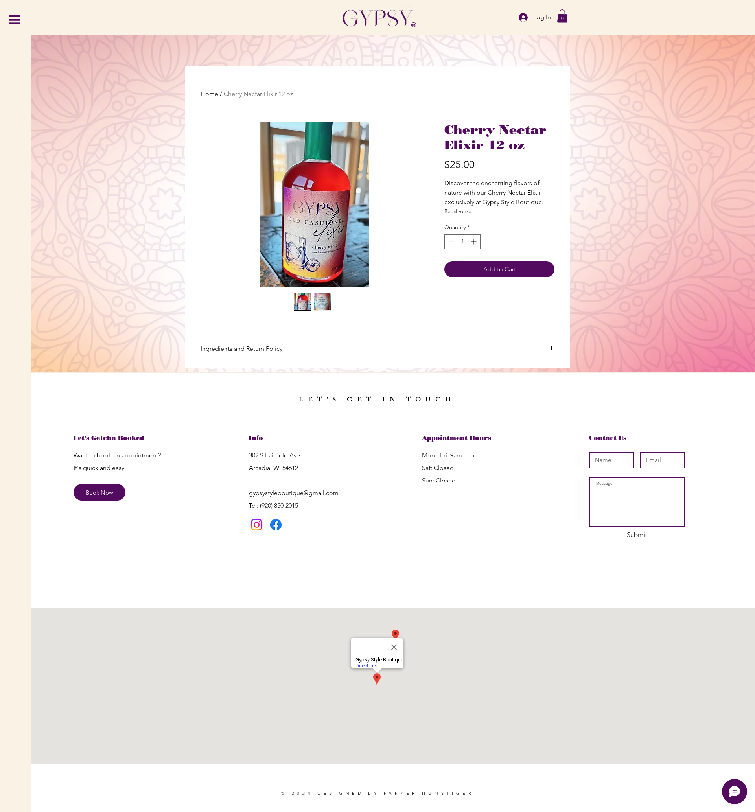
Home (209, 94)
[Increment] (474, 242)
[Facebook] (276, 524)
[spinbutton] (462, 242)
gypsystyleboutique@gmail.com (294, 493)
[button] (14, 19)
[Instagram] (256, 524)
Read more (457, 211)
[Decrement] (450, 242)
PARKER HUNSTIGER (429, 793)
